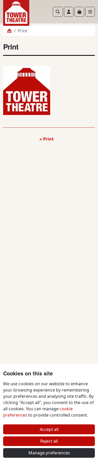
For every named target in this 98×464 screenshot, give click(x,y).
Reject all (49, 441)
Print (48, 139)
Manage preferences (49, 453)
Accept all (49, 429)
